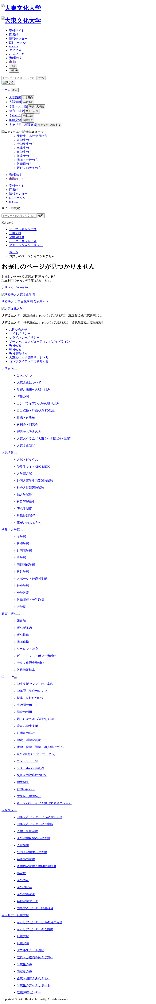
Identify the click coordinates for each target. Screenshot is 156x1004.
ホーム (13, 252)
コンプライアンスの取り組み (29, 361)
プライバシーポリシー (24, 337)
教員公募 (15, 345)
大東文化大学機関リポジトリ (29, 357)
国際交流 (15, 120)
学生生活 (15, 115)
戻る (14, 89)
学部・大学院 (18, 106)
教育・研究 (16, 111)
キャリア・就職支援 (23, 124)
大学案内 (15, 97)
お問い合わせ (18, 329)
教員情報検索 (18, 353)
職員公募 (15, 349)
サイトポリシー (19, 333)
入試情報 (15, 101)
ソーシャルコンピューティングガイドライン (39, 341)
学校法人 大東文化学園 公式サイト (25, 301)
